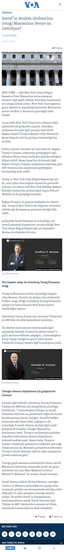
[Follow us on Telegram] (32, 534)
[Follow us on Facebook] (4, 534)
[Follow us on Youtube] (18, 534)
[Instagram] (39, 548)
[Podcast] (46, 534)
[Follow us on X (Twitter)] (11, 534)
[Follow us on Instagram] (25, 534)
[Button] (57, 48)
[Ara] (54, 548)
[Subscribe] (53, 534)
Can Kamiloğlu (9, 35)
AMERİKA (7, 13)
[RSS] (39, 534)
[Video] (25, 548)
